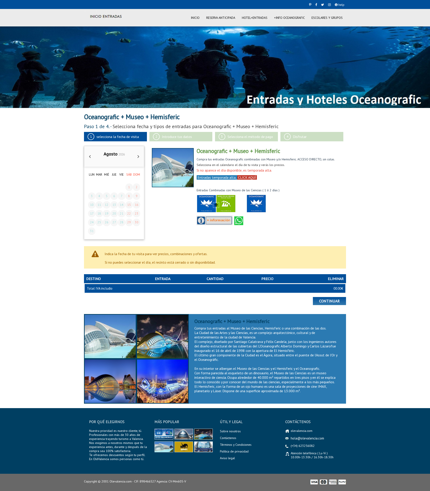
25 (99, 222)
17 (92, 213)
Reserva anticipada (220, 18)
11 (99, 205)
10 (92, 205)
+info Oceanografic (289, 18)
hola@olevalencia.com (307, 438)
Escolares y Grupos (327, 18)
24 (92, 222)
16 (136, 205)
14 (121, 205)
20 (114, 213)
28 (121, 222)
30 (136, 222)
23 (136, 213)
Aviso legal (227, 458)
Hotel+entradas (254, 18)
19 (106, 213)
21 (121, 213)
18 (99, 213)
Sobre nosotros (230, 431)
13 (114, 205)
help (341, 5)
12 (106, 205)
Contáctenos (228, 438)
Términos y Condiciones (236, 445)
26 (106, 222)
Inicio (195, 18)
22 (129, 213)
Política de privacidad (234, 451)
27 (114, 222)
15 (129, 205)
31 (92, 231)
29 (129, 222)
